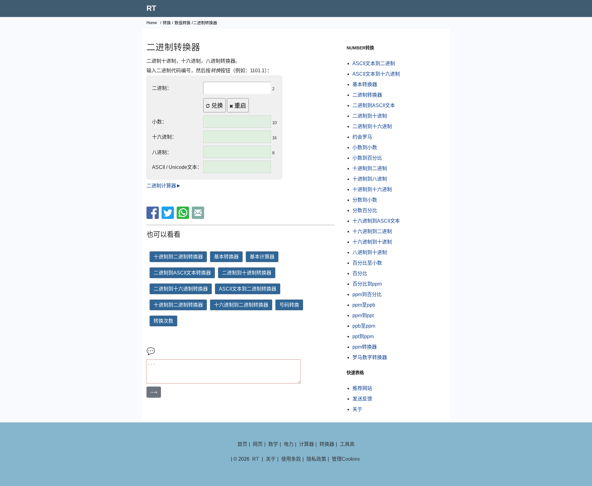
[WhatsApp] (184, 217)
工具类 (347, 444)
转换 (167, 22)
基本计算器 (262, 256)
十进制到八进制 (369, 179)
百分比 (359, 273)
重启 (239, 106)
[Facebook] (153, 217)
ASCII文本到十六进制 (376, 74)
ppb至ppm (363, 326)
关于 (357, 409)
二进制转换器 (367, 95)
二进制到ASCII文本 (373, 105)
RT (151, 8)
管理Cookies (346, 459)
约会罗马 (362, 137)
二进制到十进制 (369, 116)
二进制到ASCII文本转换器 (182, 272)
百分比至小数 (367, 263)
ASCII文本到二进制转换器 (247, 288)
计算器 (306, 444)
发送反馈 (362, 398)
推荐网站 (362, 388)
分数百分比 (364, 210)
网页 (258, 444)
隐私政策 (316, 459)
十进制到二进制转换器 (178, 256)
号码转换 (289, 305)
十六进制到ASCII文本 (376, 221)
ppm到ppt (363, 315)
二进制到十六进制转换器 (181, 288)
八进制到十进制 (369, 252)
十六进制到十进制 (372, 242)
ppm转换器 (364, 347)
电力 (289, 444)
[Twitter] (168, 217)
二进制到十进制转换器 (246, 272)
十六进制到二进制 (372, 231)
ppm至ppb (363, 305)
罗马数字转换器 (369, 357)
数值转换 (183, 22)
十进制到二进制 (369, 168)
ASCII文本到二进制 (373, 63)
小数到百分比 (367, 158)
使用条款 (291, 459)
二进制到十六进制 (372, 126)
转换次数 (163, 321)
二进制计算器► (163, 185)
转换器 (326, 444)
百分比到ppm (367, 284)
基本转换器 (226, 256)
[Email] (199, 217)
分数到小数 (364, 200)
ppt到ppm (363, 336)
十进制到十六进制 (372, 189)
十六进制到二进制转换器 (241, 305)
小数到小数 (364, 147)
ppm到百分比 (367, 294)
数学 (273, 444)
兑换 (216, 106)
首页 (242, 444)
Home (151, 22)
